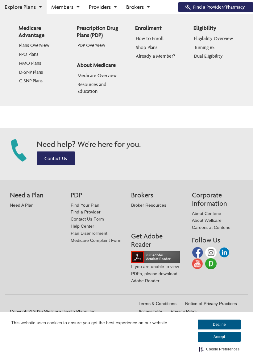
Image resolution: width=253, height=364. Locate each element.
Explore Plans (20, 6)
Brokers (135, 6)
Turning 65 (204, 47)
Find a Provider (86, 211)
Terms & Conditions (157, 303)
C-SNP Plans (31, 81)
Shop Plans (146, 47)
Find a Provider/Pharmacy (219, 7)
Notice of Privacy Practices (211, 303)
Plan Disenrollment (89, 233)
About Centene (206, 213)
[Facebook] (198, 252)
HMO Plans (30, 63)
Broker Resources (148, 205)
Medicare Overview (97, 75)
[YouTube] (198, 263)
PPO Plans (28, 54)
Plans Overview (34, 45)
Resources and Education (92, 87)
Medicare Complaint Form (96, 240)
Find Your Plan (85, 205)
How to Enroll (150, 38)
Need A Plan (22, 205)
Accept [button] (219, 337)
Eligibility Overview (213, 38)
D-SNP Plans (31, 72)
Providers (100, 6)
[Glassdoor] (211, 263)
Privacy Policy (184, 311)
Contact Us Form (87, 219)
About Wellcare (207, 220)
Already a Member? (155, 56)
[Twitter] (211, 252)
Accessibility (150, 311)
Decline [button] (219, 324)
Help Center (82, 226)
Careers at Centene (211, 227)
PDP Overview (91, 45)
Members (62, 6)
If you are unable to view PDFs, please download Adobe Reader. (155, 273)
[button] (219, 349)
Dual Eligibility (208, 56)
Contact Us (55, 158)
